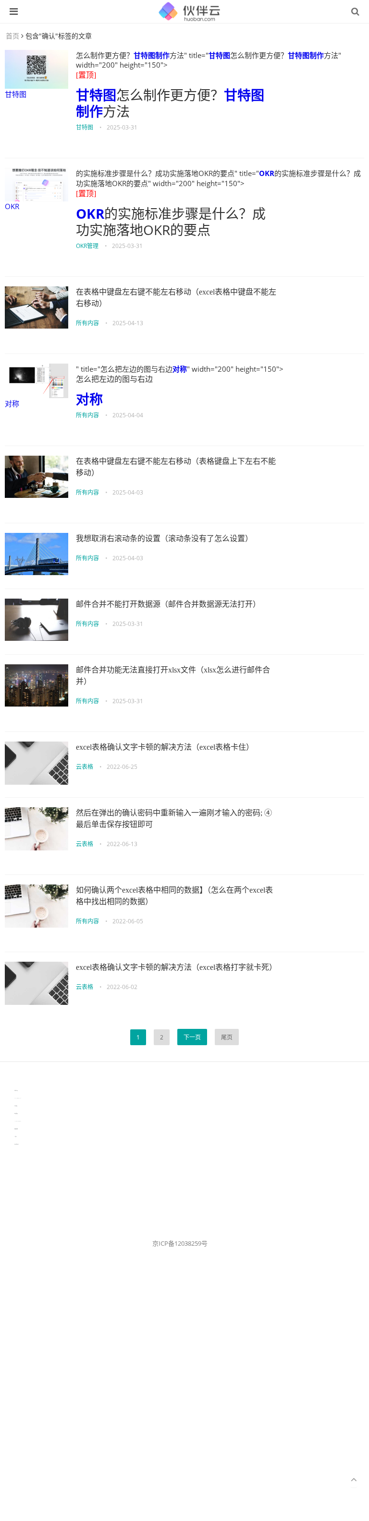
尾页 (227, 1037)
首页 (12, 35)
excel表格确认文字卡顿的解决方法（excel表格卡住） (165, 747)
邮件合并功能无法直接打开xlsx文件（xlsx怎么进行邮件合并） (173, 675)
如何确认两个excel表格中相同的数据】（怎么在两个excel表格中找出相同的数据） (174, 896)
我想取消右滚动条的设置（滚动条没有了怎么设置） (164, 538)
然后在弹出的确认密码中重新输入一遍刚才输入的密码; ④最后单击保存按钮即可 (174, 818)
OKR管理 (87, 246)
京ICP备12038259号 (180, 1243)
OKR (12, 206)
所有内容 (87, 323)
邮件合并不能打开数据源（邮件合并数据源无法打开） (168, 604)
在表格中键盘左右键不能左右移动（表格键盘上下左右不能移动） (176, 467)
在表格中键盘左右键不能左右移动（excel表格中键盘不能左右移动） (176, 297)
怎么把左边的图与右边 (114, 379)
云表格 (84, 767)
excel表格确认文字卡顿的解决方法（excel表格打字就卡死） (176, 967)
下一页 (192, 1037)
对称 (12, 403)
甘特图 (15, 94)
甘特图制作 (152, 55)
